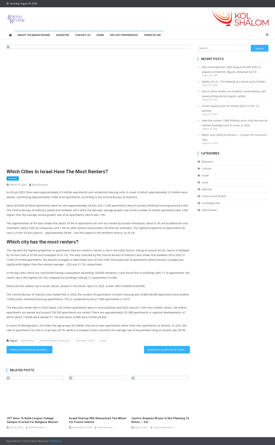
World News (209, 210)
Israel (205, 175)
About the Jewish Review (34, 35)
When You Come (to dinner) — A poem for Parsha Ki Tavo (234, 137)
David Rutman (40, 184)
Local (205, 182)
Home (100, 35)
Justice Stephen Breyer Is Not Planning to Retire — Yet (160, 420)
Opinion (207, 189)
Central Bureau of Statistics (55, 340)
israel (103, 340)
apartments (27, 340)
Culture (206, 168)
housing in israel (85, 340)
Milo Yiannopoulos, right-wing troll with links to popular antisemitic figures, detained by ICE (231, 69)
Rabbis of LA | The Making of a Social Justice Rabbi (233, 81)
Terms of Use (152, 35)
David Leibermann (163, 427)
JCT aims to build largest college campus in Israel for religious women (32, 420)
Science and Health (214, 196)
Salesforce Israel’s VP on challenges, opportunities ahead (168, 349)
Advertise (62, 35)
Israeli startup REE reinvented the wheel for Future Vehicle (97, 420)
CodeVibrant (55, 441)
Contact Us (82, 35)
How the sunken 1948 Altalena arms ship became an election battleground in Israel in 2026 (235, 123)
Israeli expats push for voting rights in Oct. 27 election (230, 108)
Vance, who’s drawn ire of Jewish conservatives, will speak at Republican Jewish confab (234, 94)
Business (12, 178)
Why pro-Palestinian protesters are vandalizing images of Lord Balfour (31, 349)
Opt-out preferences (124, 35)
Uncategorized (211, 203)
